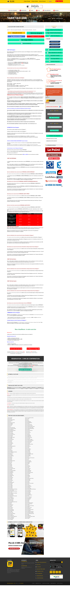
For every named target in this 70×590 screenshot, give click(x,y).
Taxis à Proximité (13, 10)
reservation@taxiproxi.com (32, 123)
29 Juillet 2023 (24, 565)
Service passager (59, 18)
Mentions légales (10, 583)
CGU (14, 583)
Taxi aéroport (39, 573)
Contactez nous (60, 583)
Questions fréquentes (55, 61)
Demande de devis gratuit (51, 140)
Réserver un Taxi (40, 571)
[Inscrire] (62, 562)
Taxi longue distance (27, 40)
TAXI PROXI (21, 583)
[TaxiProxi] (10, 566)
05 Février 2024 (24, 561)
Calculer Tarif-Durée (41, 569)
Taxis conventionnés (26, 43)
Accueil (49, 18)
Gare (38, 10)
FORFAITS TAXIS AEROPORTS (55, 135)
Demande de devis (17, 32)
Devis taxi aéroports (36, 33)
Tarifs (32, 10)
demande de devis (15, 58)
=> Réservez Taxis (59, 1)
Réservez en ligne (17, 36)
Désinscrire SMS (39, 575)
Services (57, 10)
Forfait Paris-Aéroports (41, 562)
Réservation (23, 10)
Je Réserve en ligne (32, 349)
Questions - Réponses (45, 583)
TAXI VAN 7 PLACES (55, 55)
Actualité (39, 566)
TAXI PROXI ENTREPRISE (55, 49)
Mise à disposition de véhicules (55, 52)
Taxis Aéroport (47, 10)
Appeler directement (24, 369)
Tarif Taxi (53, 18)
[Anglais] (50, 1)
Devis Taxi (38, 564)
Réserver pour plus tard (51, 138)
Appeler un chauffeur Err (36, 36)
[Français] (49, 1)
